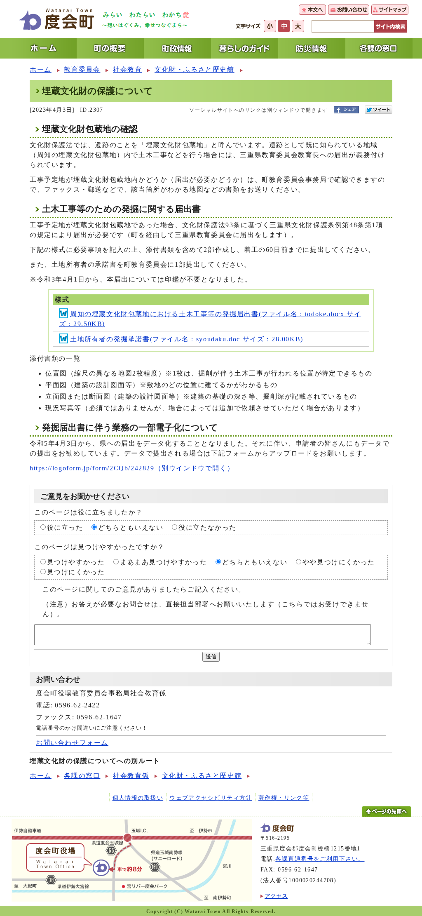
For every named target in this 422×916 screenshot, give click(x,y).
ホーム (41, 69)
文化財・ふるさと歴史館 (194, 69)
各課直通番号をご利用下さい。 (319, 858)
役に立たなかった (207, 527)
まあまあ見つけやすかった (163, 562)
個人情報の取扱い (138, 797)
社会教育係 (131, 775)
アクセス (276, 896)
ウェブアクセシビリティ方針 (210, 797)
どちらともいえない (130, 527)
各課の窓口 (82, 775)
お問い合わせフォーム (72, 742)
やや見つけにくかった (338, 562)
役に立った (65, 527)
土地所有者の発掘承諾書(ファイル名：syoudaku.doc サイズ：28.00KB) (186, 339)
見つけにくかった (76, 571)
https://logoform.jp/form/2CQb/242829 (132, 468)
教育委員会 (82, 69)
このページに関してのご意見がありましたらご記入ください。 (144, 589)
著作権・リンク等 (283, 797)
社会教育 (127, 69)
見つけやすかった (76, 562)
